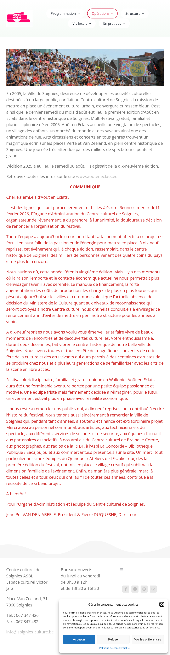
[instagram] (134, 589)
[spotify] (144, 589)
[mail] (153, 589)
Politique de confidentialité (114, 648)
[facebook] (125, 589)
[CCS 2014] (19, 12)
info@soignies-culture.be (30, 632)
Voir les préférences (147, 639)
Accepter (79, 639)
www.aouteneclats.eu (97, 176)
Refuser (113, 639)
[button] (162, 604)
